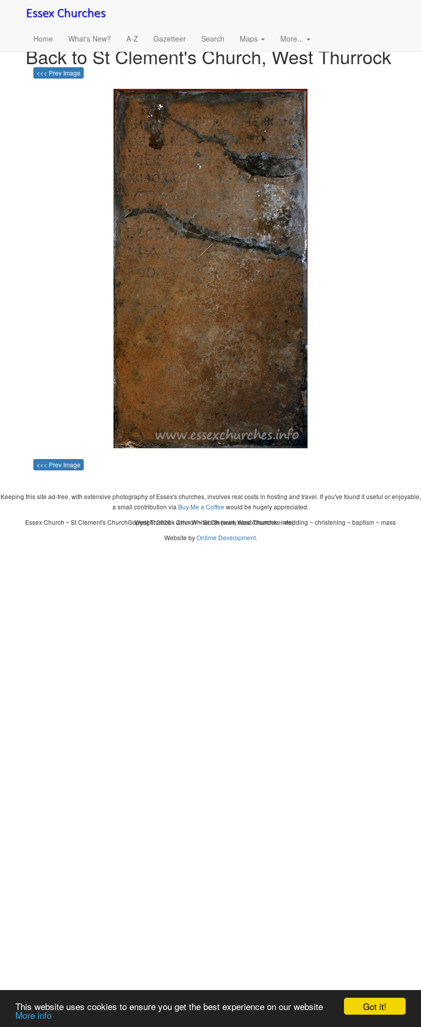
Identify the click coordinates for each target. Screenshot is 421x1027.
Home (43, 38)
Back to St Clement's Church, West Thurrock (208, 56)
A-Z (132, 38)
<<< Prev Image (58, 72)
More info (33, 1015)
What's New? (89, 38)
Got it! (375, 1006)
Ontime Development (226, 537)
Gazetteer (170, 38)
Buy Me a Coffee (201, 506)
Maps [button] (250, 38)
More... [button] (292, 38)
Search (212, 38)
